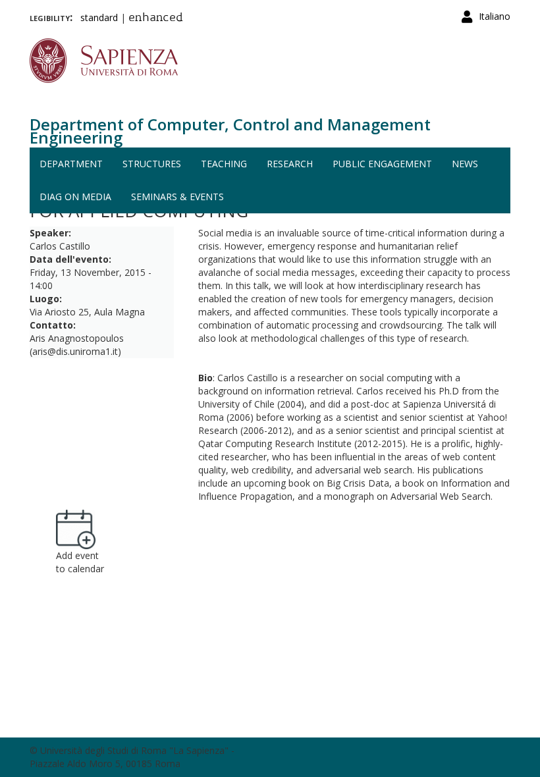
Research (290, 163)
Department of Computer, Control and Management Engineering (230, 130)
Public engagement (382, 163)
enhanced (155, 18)
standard (99, 17)
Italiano (494, 16)
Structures (151, 163)
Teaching (224, 163)
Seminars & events (177, 196)
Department (71, 163)
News (465, 163)
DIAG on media (75, 196)
